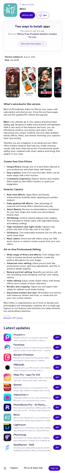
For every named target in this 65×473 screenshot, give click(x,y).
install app (27, 15)
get (57, 337)
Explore (14, 468)
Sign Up (54, 468)
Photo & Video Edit (33, 468)
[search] (4, 468)
